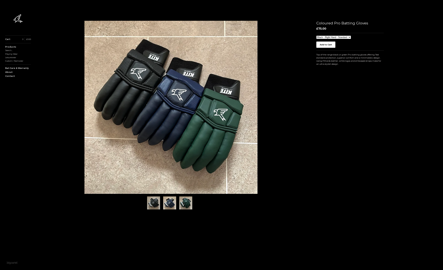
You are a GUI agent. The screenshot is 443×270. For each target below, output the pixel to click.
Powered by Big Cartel (12, 263)
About (8, 72)
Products (10, 47)
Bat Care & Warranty (17, 68)
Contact (10, 76)
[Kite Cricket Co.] (18, 19)
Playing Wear (11, 54)
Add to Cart (326, 44)
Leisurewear (10, 57)
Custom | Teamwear (14, 61)
